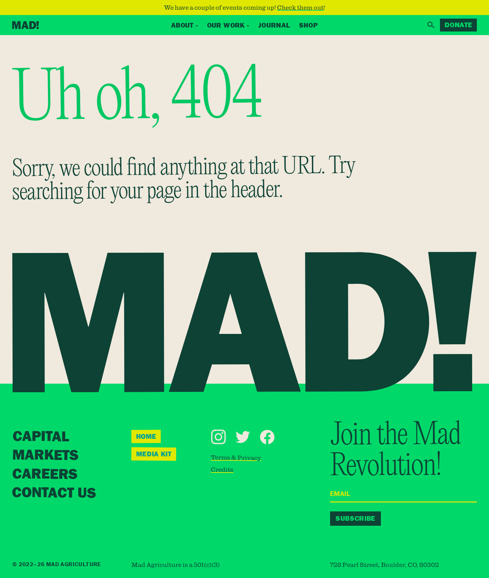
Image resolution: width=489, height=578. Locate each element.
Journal (274, 25)
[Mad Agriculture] (25, 25)
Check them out (300, 7)
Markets (45, 455)
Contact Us (54, 492)
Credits (222, 469)
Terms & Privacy (236, 457)
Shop (308, 25)
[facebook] (267, 437)
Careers (44, 474)
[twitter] (242, 437)
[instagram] (218, 436)
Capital (41, 436)
